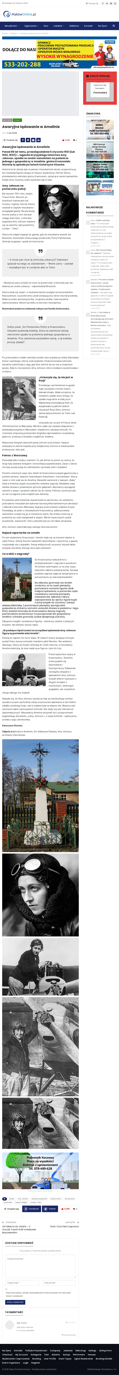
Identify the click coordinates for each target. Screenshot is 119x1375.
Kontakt (88, 25)
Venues (92, 1354)
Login (25, 1362)
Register (35, 1362)
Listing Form (105, 1350)
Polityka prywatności (36, 1350)
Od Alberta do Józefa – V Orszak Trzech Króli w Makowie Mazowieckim (19, 1229)
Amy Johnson (23, 1199)
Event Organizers (11, 1362)
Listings (92, 1350)
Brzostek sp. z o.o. (109, 1369)
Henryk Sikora (56, 1199)
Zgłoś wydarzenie (83, 1358)
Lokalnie (58, 25)
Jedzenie (68, 1350)
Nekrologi (80, 1350)
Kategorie (36, 1354)
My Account (21, 1354)
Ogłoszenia (30, 25)
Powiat (17, 120)
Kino (46, 25)
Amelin (11, 1199)
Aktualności (10, 25)
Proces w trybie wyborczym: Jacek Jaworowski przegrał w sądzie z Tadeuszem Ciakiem (102, 286)
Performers (79, 1354)
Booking (36, 1358)
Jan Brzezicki (69, 1199)
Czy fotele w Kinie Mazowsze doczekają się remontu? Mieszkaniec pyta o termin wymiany (102, 319)
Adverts (56, 1354)
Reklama (74, 25)
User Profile (50, 1358)
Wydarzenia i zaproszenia (15, 1358)
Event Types (65, 1358)
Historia (7, 120)
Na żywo (102, 25)
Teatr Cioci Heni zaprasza (64, 1226)
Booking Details (104, 1358)
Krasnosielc (8, 1202)
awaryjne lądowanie (39, 1199)
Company (55, 1350)
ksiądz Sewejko (21, 1202)
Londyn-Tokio (35, 1202)
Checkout (7, 1354)
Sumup (66, 1354)
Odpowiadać (70, 1335)
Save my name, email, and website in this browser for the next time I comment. (38, 1294)
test (46, 1354)
